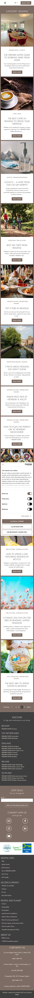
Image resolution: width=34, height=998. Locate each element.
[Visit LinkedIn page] (25, 828)
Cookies (4, 889)
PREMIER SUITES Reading (20, 177)
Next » (29, 707)
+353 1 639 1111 (17, 959)
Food (19, 114)
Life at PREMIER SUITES (8, 871)
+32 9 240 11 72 (17, 980)
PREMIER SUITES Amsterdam (10, 736)
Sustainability (5, 907)
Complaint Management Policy (10, 930)
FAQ (3, 861)
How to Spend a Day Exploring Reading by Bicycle (17, 557)
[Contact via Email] (9, 821)
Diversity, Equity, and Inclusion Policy (12, 923)
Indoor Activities (12, 301)
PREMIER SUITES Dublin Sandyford (12, 769)
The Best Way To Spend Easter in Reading (17, 685)
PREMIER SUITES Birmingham (10, 746)
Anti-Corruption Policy (8, 926)
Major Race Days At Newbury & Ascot (17, 398)
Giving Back (5, 910)
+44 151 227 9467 (17, 970)
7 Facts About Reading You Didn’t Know (17, 368)
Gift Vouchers (6, 868)
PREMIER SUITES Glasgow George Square (14, 780)
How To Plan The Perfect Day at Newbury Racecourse (17, 429)
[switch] (29, 498)
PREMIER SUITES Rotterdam (10, 738)
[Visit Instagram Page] (9, 828)
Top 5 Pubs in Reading (17, 308)
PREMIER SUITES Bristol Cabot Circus (12, 750)
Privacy (4, 892)
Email (2, 797)
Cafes (15, 114)
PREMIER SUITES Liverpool (9, 752)
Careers (4, 904)
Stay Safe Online (6, 895)
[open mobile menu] (5, 3)
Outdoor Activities (13, 390)
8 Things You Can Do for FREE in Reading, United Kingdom (17, 620)
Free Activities (21, 240)
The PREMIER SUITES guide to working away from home (17, 57)
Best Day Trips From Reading (17, 246)
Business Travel (14, 50)
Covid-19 (22, 50)
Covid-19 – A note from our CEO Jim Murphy (17, 183)
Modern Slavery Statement (9, 917)
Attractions (12, 240)
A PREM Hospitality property (10, 941)
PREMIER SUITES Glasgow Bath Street (13, 778)
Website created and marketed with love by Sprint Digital (17, 993)
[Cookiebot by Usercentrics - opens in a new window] (25, 465)
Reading (24, 362)
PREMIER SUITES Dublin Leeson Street (13, 767)
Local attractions (12, 676)
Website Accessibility (8, 886)
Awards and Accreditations (9, 913)
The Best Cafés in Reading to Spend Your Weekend (17, 121)
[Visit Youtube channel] (9, 836)
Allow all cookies (17, 521)
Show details (25, 516)
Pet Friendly (5, 877)
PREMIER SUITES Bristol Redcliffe (11, 748)
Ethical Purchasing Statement (10, 920)
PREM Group (5, 938)
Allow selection (17, 526)
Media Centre (6, 864)
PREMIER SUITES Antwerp (9, 729)
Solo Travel (5, 874)
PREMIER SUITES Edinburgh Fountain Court (14, 776)
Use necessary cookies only (17, 532)
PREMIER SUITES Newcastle (10, 754)
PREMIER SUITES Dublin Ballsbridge (12, 765)
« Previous (6, 707)
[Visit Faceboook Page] (25, 821)
